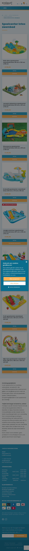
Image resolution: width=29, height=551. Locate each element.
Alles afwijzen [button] (14, 283)
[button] (14, 287)
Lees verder (13, 275)
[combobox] (26, 262)
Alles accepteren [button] (14, 279)
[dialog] (14, 275)
